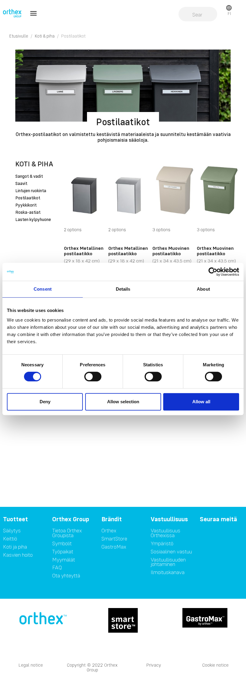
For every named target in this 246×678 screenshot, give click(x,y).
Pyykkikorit (26, 205)
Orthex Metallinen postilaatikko (84, 250)
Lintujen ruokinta (30, 191)
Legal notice (31, 665)
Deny (45, 401)
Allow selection (123, 401)
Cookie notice (215, 665)
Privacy (153, 665)
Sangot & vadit (29, 176)
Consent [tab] (43, 289)
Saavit (21, 183)
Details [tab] (123, 289)
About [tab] (203, 289)
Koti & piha (34, 163)
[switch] (92, 376)
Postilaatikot (27, 198)
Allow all (201, 401)
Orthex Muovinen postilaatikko (170, 250)
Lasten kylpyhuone (33, 219)
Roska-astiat (27, 212)
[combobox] (198, 14)
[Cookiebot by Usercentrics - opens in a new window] (213, 271)
